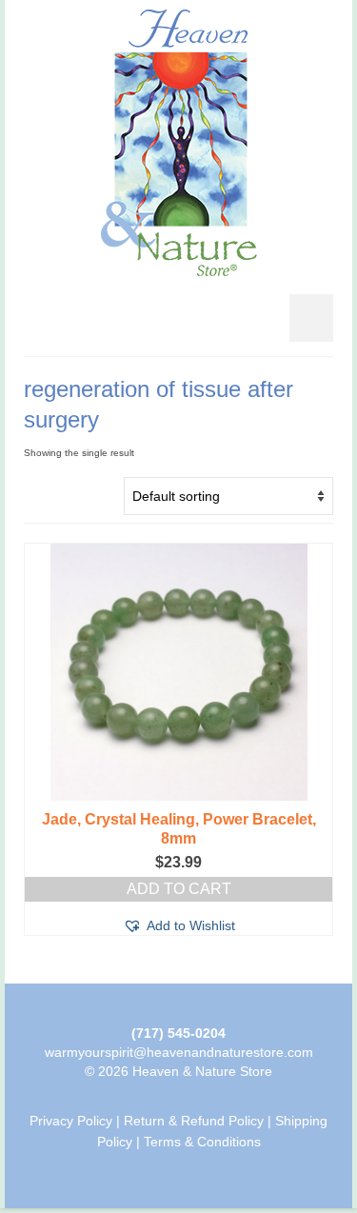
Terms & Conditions (202, 1141)
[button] (179, 925)
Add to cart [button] (179, 889)
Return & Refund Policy (194, 1120)
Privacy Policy (71, 1120)
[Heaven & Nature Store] (178, 143)
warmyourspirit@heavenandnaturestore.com (179, 1052)
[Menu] (311, 318)
